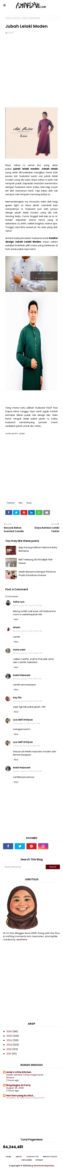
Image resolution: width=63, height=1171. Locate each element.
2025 (10, 1035)
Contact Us (32, 1157)
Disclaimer (27, 1160)
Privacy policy (50, 1157)
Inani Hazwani (21, 675)
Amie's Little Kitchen (18, 1072)
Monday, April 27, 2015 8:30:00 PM (27, 771)
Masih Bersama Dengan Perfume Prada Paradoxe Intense (37, 573)
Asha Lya (18, 602)
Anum (16, 627)
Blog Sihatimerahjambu (41, 1165)
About (19, 1157)
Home (8, 18)
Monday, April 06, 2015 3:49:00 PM (27, 631)
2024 (10, 1040)
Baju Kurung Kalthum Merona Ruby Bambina (38, 549)
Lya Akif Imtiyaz (23, 719)
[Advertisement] (31, 71)
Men (20, 503)
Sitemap (39, 1160)
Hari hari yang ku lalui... (20, 1095)
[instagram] (43, 846)
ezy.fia (17, 697)
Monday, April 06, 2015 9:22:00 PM (27, 701)
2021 (9, 1053)
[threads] (55, 846)
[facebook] (8, 846)
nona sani (19, 649)
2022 (9, 1049)
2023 (9, 1044)
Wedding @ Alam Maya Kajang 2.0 (25, 1098)
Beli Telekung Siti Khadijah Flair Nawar (35, 561)
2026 (9, 1031)
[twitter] (20, 846)
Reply (16, 619)
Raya (29, 503)
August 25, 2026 (15, 1087)
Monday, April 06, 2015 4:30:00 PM (27, 653)
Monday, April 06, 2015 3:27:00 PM (27, 605)
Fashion (16, 18)
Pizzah (10, 32)
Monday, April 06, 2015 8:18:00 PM (27, 679)
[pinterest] (31, 846)
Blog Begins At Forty (18, 1085)
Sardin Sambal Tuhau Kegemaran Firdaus (25, 1076)
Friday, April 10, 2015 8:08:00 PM (26, 723)
